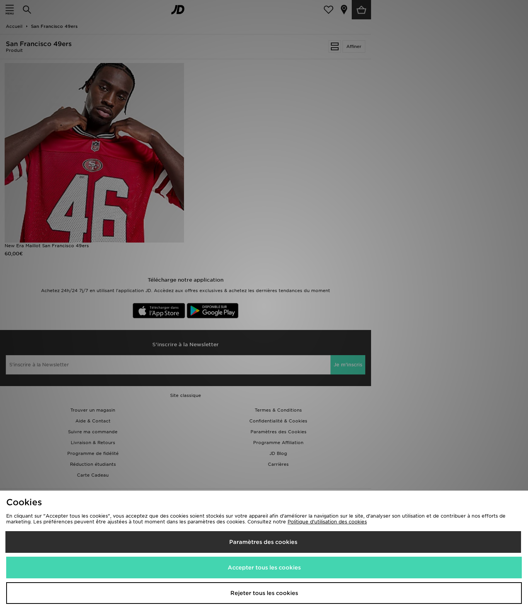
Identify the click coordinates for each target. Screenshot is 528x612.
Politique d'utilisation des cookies (327, 522)
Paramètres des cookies (263, 542)
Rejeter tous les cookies (264, 593)
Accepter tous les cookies (264, 567)
